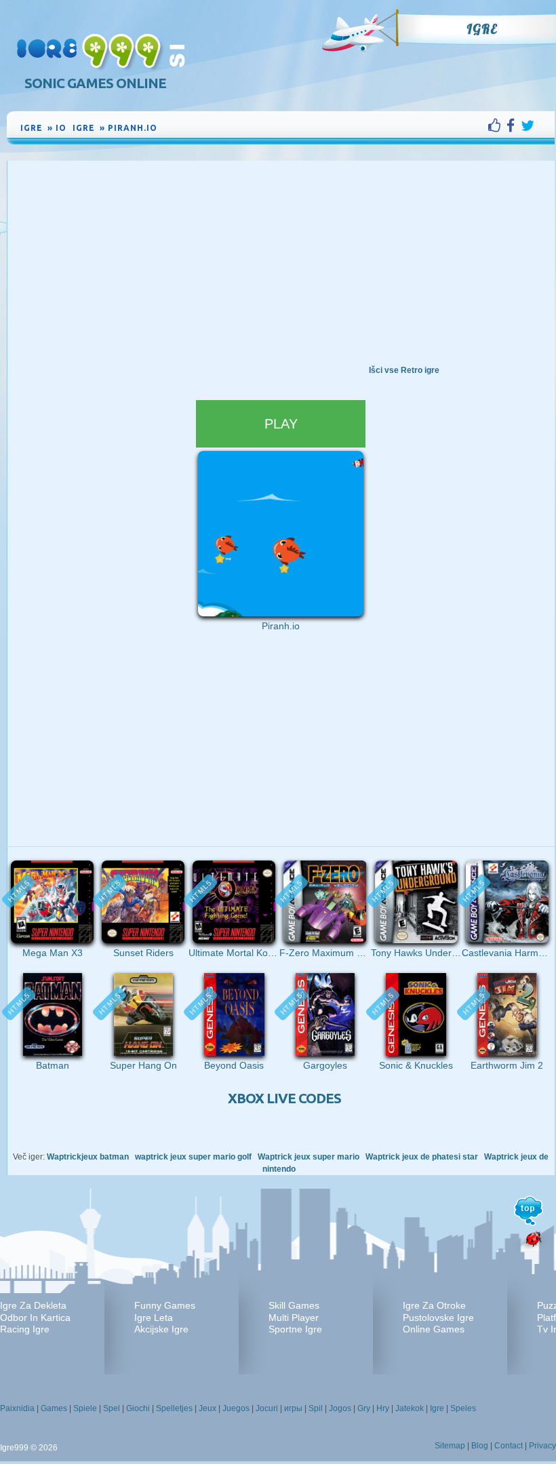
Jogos (340, 1408)
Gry (363, 1408)
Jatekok (409, 1408)
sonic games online (95, 83)
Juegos (236, 1408)
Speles (463, 1408)
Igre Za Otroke (434, 1305)
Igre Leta (153, 1317)
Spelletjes (174, 1408)
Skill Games (294, 1305)
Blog (479, 1445)
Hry (382, 1408)
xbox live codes (284, 1098)
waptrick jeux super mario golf (193, 1157)
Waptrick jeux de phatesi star (421, 1157)
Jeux (207, 1408)
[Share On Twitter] (527, 125)
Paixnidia (17, 1408)
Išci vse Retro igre (404, 370)
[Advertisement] (281, 262)
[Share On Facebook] (514, 125)
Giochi (138, 1408)
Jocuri (267, 1408)
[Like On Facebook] (497, 125)
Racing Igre (24, 1329)
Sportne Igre (295, 1329)
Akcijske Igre (161, 1329)
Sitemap (450, 1445)
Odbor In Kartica (35, 1317)
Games (54, 1408)
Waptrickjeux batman (88, 1157)
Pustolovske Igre (438, 1317)
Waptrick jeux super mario (308, 1157)
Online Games (433, 1329)
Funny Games (164, 1305)
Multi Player (294, 1317)
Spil (316, 1408)
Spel (111, 1408)
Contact (508, 1445)
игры (293, 1408)
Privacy (542, 1445)
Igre (481, 29)
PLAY (281, 423)
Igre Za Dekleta (33, 1305)
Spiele (85, 1408)
